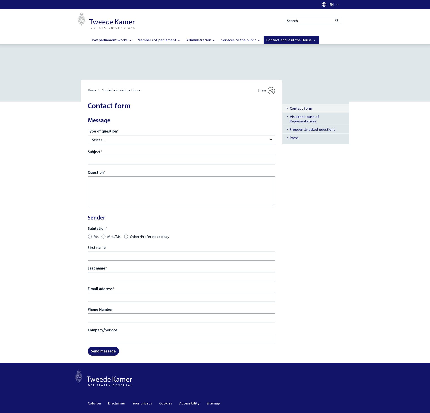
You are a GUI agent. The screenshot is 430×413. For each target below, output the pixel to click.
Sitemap (213, 403)
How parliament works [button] (109, 40)
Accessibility (189, 403)
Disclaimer (116, 403)
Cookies (165, 403)
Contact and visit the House (121, 90)
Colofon (94, 403)
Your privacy (142, 403)
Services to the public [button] (239, 40)
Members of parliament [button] (157, 40)
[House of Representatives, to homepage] (106, 21)
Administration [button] (199, 40)
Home (92, 90)
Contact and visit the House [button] (289, 40)
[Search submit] (337, 20)
